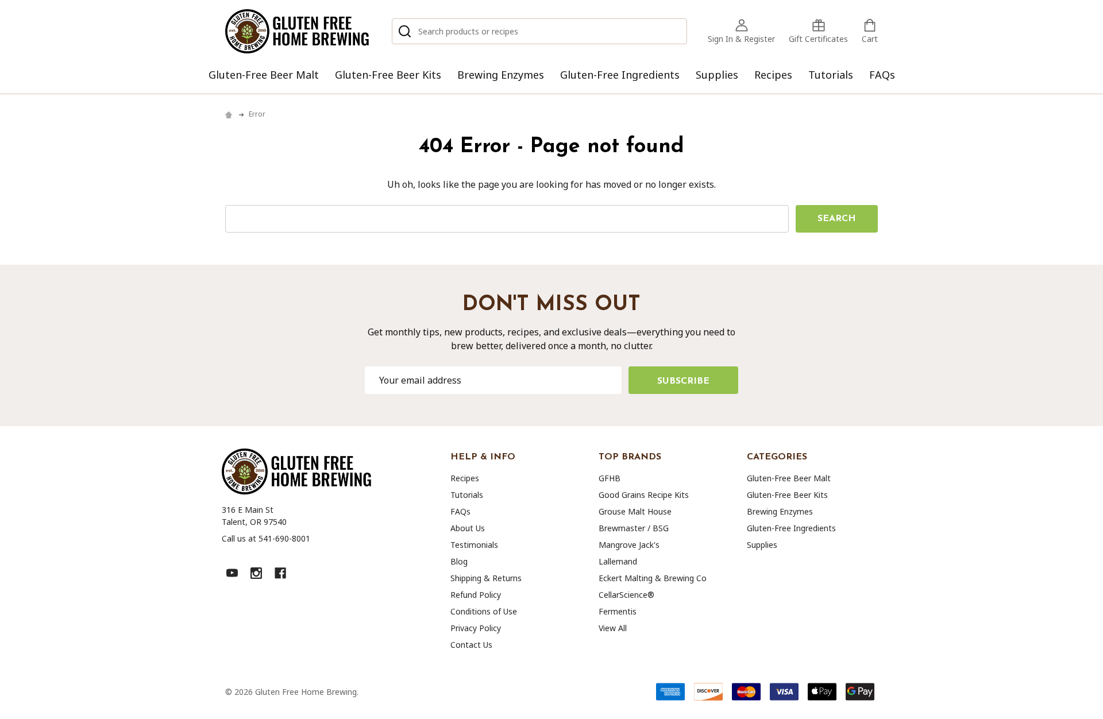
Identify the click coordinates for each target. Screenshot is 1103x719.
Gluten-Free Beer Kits (388, 75)
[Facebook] (280, 573)
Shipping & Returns (486, 578)
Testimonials (474, 544)
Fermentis (618, 611)
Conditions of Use (483, 611)
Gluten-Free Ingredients (620, 75)
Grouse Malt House (635, 511)
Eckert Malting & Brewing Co (653, 578)
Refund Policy (475, 594)
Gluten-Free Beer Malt (264, 75)
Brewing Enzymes (500, 75)
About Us (467, 528)
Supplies (717, 75)
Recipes (773, 75)
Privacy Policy (475, 628)
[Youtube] (232, 573)
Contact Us (471, 644)
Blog (459, 561)
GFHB (609, 478)
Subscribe (683, 381)
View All (613, 628)
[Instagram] (256, 573)
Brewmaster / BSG (634, 528)
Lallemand (618, 561)
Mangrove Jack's (629, 544)
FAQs (882, 75)
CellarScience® (626, 594)
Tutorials (830, 75)
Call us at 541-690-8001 (266, 538)
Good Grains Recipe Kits (644, 494)
